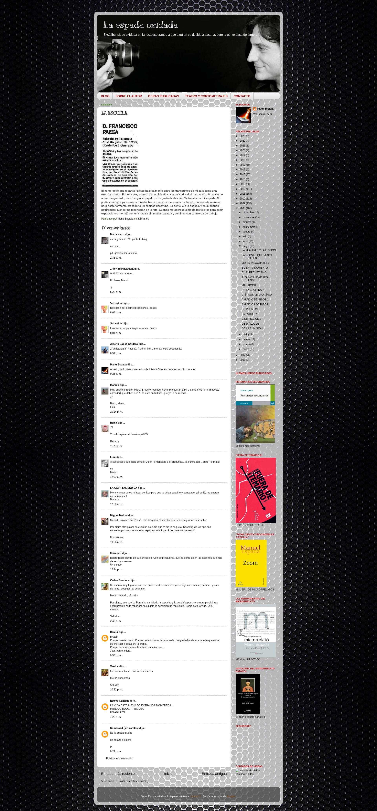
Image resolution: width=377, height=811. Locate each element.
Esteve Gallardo (119, 700)
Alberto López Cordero (124, 344)
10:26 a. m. (116, 542)
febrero (247, 344)
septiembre (249, 227)
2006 (243, 360)
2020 (243, 150)
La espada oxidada (140, 24)
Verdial (114, 666)
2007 (243, 355)
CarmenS (115, 553)
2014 (243, 179)
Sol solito (116, 303)
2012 (243, 189)
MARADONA (249, 285)
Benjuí (114, 632)
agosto (247, 231)
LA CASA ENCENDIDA (123, 488)
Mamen (114, 385)
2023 (243, 136)
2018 (243, 160)
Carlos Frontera (119, 580)
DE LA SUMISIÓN (252, 328)
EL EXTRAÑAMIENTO (255, 267)
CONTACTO (242, 96)
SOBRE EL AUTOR (129, 96)
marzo (247, 339)
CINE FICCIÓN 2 (251, 319)
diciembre (248, 212)
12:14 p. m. (116, 569)
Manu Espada (118, 364)
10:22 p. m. (116, 689)
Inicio (168, 774)
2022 (243, 140)
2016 (243, 169)
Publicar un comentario (119, 758)
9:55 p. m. (116, 655)
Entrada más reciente (118, 774)
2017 (243, 165)
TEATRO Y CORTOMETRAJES (206, 96)
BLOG (105, 96)
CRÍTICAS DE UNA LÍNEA (257, 295)
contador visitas (245, 774)
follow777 (195, 796)
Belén (113, 422)
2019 (243, 155)
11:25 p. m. (116, 446)
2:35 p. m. (116, 257)
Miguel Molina (118, 515)
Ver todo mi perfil (262, 114)
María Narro (117, 234)
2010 (243, 198)
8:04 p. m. (116, 312)
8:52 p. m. (116, 353)
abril (245, 334)
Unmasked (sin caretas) (124, 728)
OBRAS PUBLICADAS (163, 96)
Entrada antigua (214, 774)
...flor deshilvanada (122, 268)
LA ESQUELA (250, 314)
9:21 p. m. (116, 751)
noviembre (249, 217)
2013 (243, 184)
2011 (243, 193)
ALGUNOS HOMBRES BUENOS (255, 279)
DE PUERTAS (250, 309)
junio (246, 241)
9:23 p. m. (116, 374)
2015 (243, 174)
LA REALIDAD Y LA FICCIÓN (259, 250)
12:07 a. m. (116, 477)
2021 (243, 145)
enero (246, 349)
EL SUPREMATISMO (254, 272)
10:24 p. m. (116, 411)
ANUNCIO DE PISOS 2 (255, 299)
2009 (243, 203)
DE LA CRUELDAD (253, 290)
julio (245, 236)
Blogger (231, 796)
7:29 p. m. (116, 717)
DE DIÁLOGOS (250, 323)
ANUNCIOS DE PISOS (255, 304)
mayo (246, 246)
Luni (113, 457)
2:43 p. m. (116, 621)
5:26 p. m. (116, 292)
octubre (247, 222)
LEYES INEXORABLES (255, 263)
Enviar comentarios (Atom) (133, 781)
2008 (243, 208)
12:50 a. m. (116, 504)
